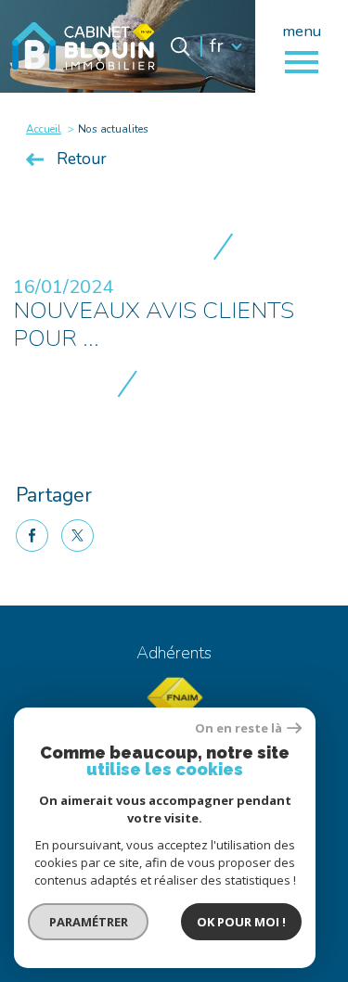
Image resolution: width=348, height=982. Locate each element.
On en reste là (238, 728)
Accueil (43, 128)
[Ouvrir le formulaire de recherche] (180, 46)
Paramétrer (88, 921)
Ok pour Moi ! (241, 921)
